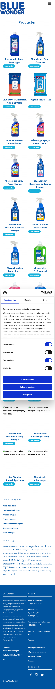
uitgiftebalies (44, 567)
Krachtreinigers (9, 515)
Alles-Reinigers (9, 506)
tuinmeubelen (34, 567)
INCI (4, 659)
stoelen (45, 564)
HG (29, 634)
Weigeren (27, 394)
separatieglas (27, 564)
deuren (16, 549)
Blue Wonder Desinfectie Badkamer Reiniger (40, 183)
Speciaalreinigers (10, 528)
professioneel (9, 563)
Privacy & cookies (34, 656)
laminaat (9, 556)
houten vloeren (32, 553)
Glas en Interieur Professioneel (15, 270)
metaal (46, 556)
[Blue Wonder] (12, 13)
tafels (50, 564)
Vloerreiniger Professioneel (40, 270)
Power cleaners (9, 519)
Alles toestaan (27, 379)
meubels (5, 560)
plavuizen (39, 560)
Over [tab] (45, 300)
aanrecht (6, 546)
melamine (40, 556)
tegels (6, 567)
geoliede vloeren (42, 550)
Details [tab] (27, 300)
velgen (5, 571)
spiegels (37, 563)
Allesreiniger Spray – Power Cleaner (15, 182)
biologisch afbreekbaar (38, 546)
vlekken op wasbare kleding (41, 571)
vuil (13, 574)
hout (24, 553)
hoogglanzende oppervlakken (13, 553)
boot (4, 550)
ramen (19, 563)
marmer (15, 556)
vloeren (6, 574)
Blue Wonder (9, 681)
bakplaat (21, 546)
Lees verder (8, 66)
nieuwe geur (19, 559)
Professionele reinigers (13, 523)
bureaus (9, 550)
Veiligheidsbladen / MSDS (13, 655)
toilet (19, 567)
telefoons (13, 567)
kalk (4, 556)
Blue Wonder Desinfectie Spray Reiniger (14, 436)
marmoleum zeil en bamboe (27, 556)
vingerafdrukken (16, 571)
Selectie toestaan (27, 387)
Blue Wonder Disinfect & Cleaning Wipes (15, 101)
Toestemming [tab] (10, 300)
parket (33, 560)
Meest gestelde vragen (36, 647)
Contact (31, 661)
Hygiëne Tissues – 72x (40, 99)
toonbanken (25, 567)
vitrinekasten (27, 571)
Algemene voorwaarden (37, 652)
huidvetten (48, 553)
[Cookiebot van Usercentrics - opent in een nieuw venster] (41, 292)
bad (16, 546)
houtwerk (41, 553)
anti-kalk (12, 546)
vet (9, 570)
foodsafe (23, 550)
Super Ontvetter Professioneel (40, 226)
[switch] (48, 352)
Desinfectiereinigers (11, 510)
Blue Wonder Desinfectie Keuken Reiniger (14, 227)
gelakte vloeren (31, 550)
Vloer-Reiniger (9, 532)
